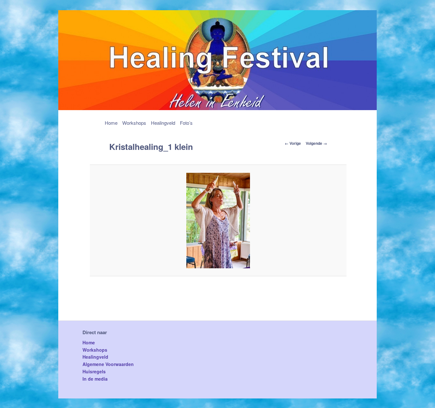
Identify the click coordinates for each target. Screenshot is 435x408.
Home (111, 122)
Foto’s (186, 122)
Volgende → (316, 143)
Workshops (134, 122)
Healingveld (163, 122)
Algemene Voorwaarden (108, 364)
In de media (95, 379)
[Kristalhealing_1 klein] (218, 220)
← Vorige (293, 143)
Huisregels (94, 371)
